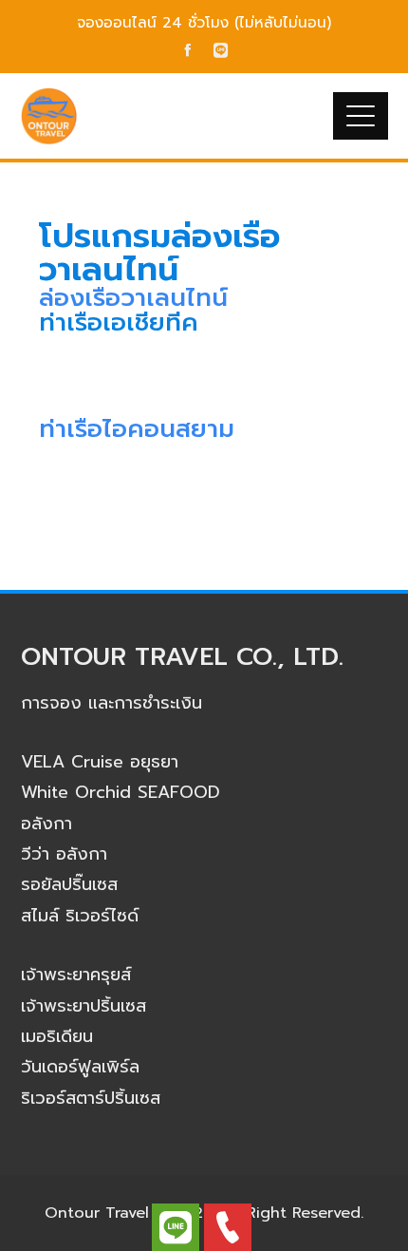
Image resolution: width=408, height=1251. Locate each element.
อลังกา (46, 823)
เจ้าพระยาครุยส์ (76, 974)
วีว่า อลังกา (64, 854)
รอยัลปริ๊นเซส (69, 884)
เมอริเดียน (57, 1036)
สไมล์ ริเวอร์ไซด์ (80, 915)
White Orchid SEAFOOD (120, 792)
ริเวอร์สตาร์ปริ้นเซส (90, 1098)
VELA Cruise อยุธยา (99, 762)
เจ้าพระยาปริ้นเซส (83, 1006)
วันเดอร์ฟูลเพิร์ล (80, 1066)
